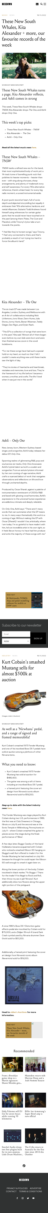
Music (5, 15)
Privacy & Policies (17, 1189)
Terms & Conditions (30, 1192)
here (9, 808)
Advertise (35, 1189)
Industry (6, 656)
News (12, 15)
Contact (11, 1192)
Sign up (38, 639)
